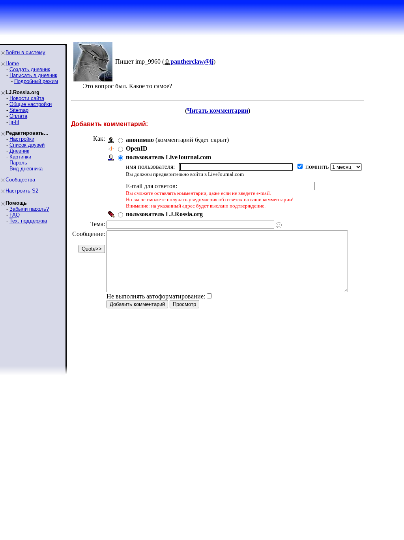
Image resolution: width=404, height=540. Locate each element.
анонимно (140, 139)
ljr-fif (14, 122)
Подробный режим (36, 81)
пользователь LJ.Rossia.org (164, 214)
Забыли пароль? (29, 209)
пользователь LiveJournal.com (168, 157)
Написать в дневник (33, 75)
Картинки (20, 157)
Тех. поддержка (28, 221)
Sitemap (18, 110)
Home (12, 63)
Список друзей (27, 145)
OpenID (137, 148)
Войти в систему (25, 52)
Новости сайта (26, 98)
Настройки (21, 139)
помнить (317, 166)
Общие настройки (30, 104)
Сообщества (20, 180)
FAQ (14, 215)
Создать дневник (29, 69)
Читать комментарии (217, 110)
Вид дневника (26, 169)
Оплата (18, 116)
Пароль (18, 163)
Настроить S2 (22, 191)
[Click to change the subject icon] (279, 225)
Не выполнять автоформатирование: (156, 296)
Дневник (19, 151)
